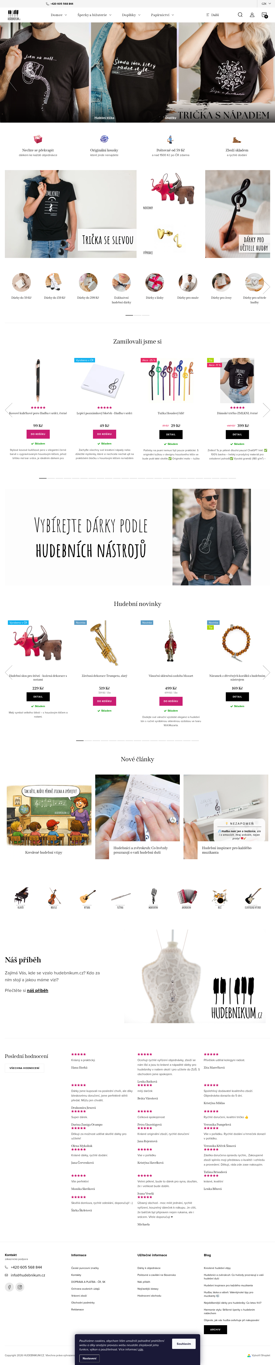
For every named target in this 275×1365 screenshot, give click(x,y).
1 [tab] (129, 315)
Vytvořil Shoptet (261, 1355)
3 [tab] (145, 315)
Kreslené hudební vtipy (217, 1268)
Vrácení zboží (79, 1296)
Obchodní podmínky (83, 1302)
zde (140, 1349)
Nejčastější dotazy (148, 1288)
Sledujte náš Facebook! (9, 1287)
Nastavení (89, 1358)
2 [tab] (137, 315)
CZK (264, 4)
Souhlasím (184, 1344)
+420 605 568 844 (26, 1267)
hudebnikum (19, 1287)
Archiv (215, 1329)
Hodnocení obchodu (149, 1295)
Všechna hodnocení (24, 1068)
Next (266, 286)
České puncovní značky (85, 1268)
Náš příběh (144, 1282)
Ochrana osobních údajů (85, 1289)
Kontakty (76, 1275)
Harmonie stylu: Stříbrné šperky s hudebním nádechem (229, 1311)
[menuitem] (59, 14)
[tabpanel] (21, 289)
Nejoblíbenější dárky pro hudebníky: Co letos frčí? (232, 1303)
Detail (171, 434)
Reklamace (77, 1309)
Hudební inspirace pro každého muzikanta (228, 1285)
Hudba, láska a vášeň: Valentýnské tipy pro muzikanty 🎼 (228, 1294)
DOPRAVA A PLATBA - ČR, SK (88, 1282)
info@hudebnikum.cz (28, 1275)
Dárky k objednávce (149, 1268)
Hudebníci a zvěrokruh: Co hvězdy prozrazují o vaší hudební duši (234, 1276)
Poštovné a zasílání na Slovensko (157, 1275)
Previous (8, 410)
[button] (12, 78)
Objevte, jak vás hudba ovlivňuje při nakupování (231, 1320)
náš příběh (37, 990)
